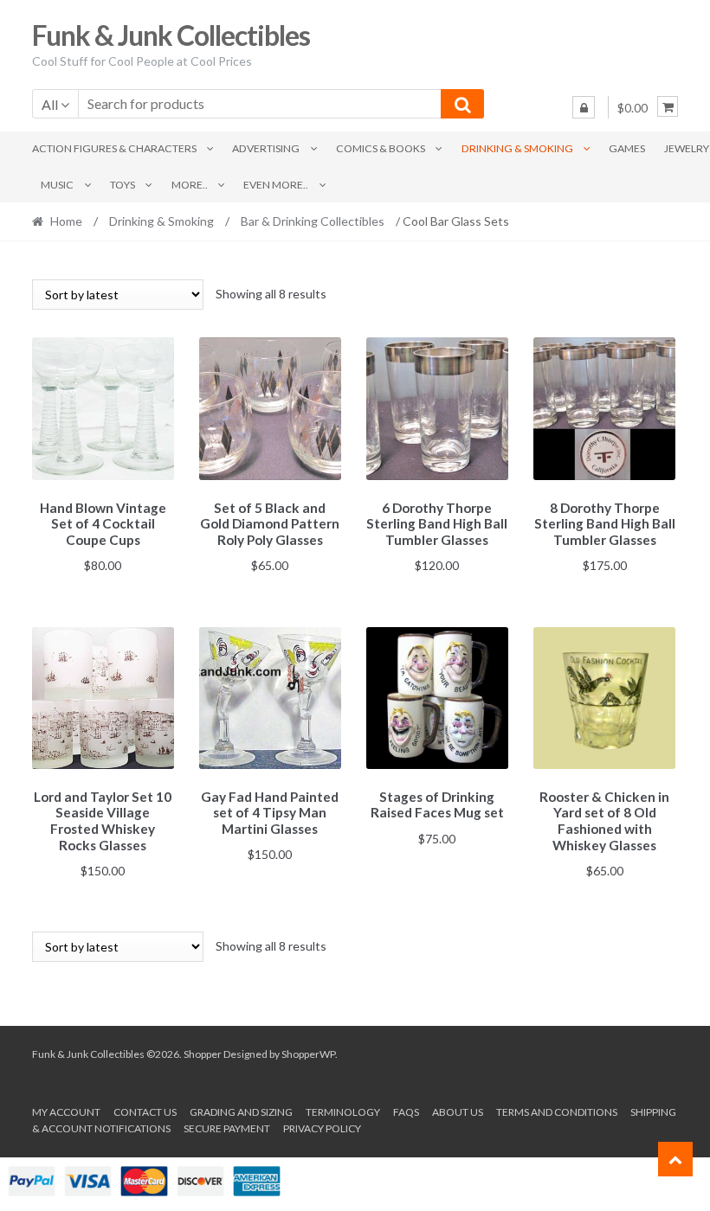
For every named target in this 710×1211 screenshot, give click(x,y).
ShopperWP (308, 1054)
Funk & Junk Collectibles (171, 35)
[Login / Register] (583, 107)
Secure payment (227, 1128)
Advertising (266, 148)
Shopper (203, 1054)
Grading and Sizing (241, 1111)
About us (457, 1111)
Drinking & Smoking (517, 148)
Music (57, 184)
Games (627, 148)
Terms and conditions (556, 1111)
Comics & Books (380, 148)
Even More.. (275, 184)
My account (66, 1111)
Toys (122, 184)
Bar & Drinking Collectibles (312, 221)
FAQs (406, 1111)
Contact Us (145, 1111)
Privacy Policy (322, 1128)
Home (66, 221)
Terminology (343, 1111)
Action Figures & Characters (114, 148)
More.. (189, 184)
